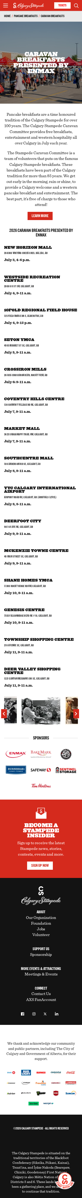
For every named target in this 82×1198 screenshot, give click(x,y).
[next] (76, 713)
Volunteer (41, 935)
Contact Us (41, 994)
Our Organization (41, 918)
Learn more (40, 216)
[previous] (4, 713)
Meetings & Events (41, 974)
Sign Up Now (40, 865)
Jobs (41, 929)
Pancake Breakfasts (26, 16)
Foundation (41, 923)
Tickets (62, 5)
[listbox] (41, 712)
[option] (41, 712)
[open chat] (66, 1181)
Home (7, 16)
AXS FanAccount (41, 1000)
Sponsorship (41, 955)
